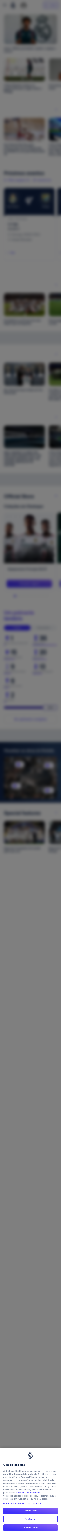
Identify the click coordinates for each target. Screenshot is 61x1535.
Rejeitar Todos (30, 1527)
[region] (30, 1491)
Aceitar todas (30, 1510)
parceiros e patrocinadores (28, 1492)
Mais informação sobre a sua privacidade (22, 1503)
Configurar (30, 1519)
